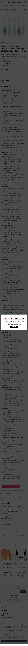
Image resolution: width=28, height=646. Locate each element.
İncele (14, 326)
